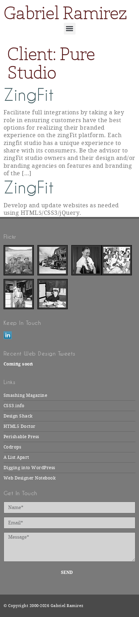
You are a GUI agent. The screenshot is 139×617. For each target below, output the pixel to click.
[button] (70, 29)
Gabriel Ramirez (65, 12)
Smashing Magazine (25, 395)
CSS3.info (14, 405)
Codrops (12, 447)
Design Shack (18, 416)
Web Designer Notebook (30, 478)
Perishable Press (21, 436)
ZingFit (29, 95)
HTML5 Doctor (20, 426)
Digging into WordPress (29, 467)
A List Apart (16, 457)
